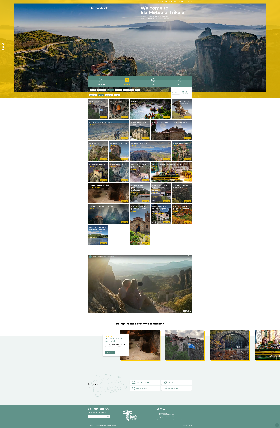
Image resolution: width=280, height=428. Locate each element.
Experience (101, 90)
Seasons (110, 90)
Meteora (174, 92)
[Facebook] (3, 44)
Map (186, 93)
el (191, 1)
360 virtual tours (162, 1)
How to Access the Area (143, 382)
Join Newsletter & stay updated (97, 412)
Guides (153, 84)
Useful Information (173, 388)
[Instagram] (3, 47)
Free (137, 90)
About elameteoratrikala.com (166, 414)
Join (107, 416)
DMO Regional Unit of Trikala (166, 416)
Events (179, 84)
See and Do (127, 84)
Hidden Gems (128, 90)
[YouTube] (3, 50)
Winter (117, 95)
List (183, 93)
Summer (108, 95)
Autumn (92, 95)
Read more (110, 352)
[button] (101, 366)
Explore (118, 90)
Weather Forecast (141, 388)
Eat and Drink (101, 84)
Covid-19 (170, 382)
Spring (101, 95)
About (176, 1)
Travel (93, 90)
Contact (181, 1)
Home (170, 1)
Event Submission (163, 413)
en (188, 1)
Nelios (190, 425)
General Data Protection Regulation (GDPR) (170, 419)
